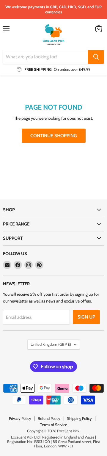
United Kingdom (51, 344)
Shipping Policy (79, 418)
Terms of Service (53, 424)
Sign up (86, 317)
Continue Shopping (53, 135)
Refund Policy (49, 418)
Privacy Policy (20, 418)
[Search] (96, 57)
